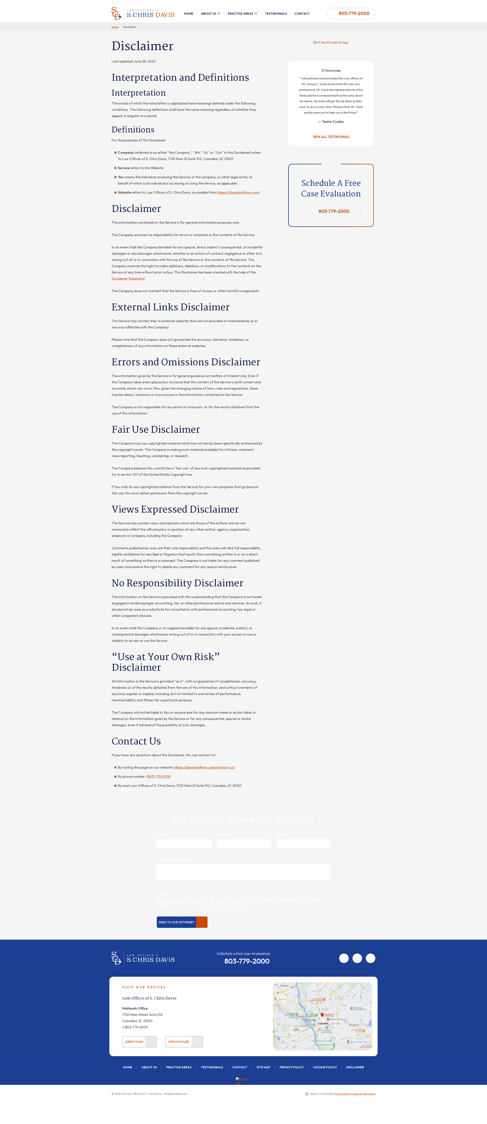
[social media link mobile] (344, 958)
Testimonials (276, 13)
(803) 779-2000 (158, 776)
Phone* (223, 835)
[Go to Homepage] (143, 953)
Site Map (263, 1067)
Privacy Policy (292, 1067)
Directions (134, 1042)
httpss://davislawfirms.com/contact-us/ (204, 767)
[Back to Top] (243, 1084)
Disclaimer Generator (128, 278)
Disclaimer (355, 1067)
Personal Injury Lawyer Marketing (355, 1093)
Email (281, 835)
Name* (162, 835)
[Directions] (322, 984)
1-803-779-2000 (135, 1027)
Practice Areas (241, 13)
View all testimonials (331, 136)
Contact (302, 13)
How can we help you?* (174, 860)
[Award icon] (331, 42)
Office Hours (178, 1042)
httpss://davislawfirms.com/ (238, 192)
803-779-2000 (354, 13)
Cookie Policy (325, 1067)
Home (188, 13)
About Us (209, 13)
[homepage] (143, 8)
